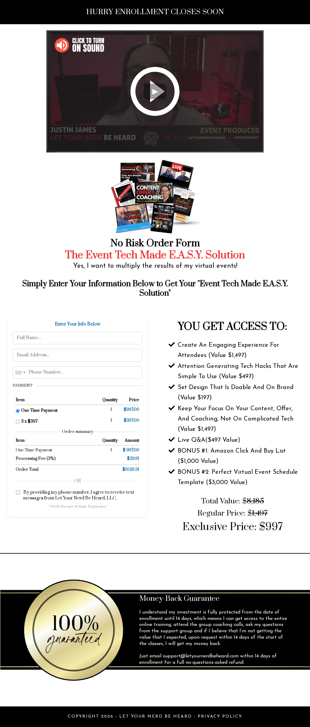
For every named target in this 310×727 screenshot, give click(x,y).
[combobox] (20, 372)
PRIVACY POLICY (220, 716)
